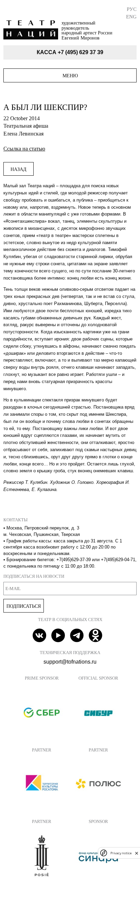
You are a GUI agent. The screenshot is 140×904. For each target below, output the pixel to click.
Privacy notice (121, 853)
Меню (70, 75)
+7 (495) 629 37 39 (80, 52)
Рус (132, 9)
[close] (136, 853)
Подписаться (23, 606)
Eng (131, 16)
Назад (19, 169)
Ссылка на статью (24, 149)
